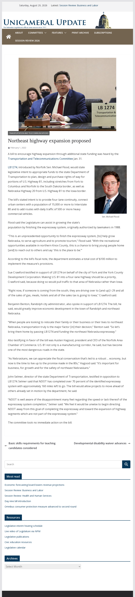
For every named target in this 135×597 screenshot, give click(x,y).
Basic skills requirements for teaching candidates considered (32, 445)
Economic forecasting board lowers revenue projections (34, 484)
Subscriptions (103, 32)
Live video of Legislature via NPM (22, 531)
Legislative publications (17, 536)
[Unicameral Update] (67, 14)
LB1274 (12, 167)
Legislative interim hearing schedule (23, 525)
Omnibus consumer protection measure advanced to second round (40, 506)
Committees (35, 32)
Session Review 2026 (27, 40)
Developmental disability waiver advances (100, 443)
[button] (45, 32)
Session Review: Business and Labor (78, 5)
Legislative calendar (15, 547)
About (19, 32)
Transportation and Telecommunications (28, 133)
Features (57, 32)
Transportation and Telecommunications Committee (40, 158)
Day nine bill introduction (18, 501)
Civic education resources (18, 542)
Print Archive (80, 32)
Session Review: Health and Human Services (28, 495)
